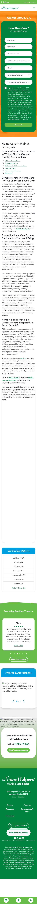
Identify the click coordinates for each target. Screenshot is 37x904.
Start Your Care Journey (18, 750)
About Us (27, 805)
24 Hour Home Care (12, 160)
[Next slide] (26, 653)
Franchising (10, 815)
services (23, 358)
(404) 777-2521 (13, 377)
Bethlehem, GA (18, 558)
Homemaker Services (13, 170)
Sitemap (14, 797)
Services (10, 805)
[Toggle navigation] (34, 7)
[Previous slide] (11, 653)
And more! (9, 173)
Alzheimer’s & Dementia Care (16, 165)
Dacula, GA (18, 562)
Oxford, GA (18, 583)
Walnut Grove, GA (22, 228)
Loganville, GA (18, 579)
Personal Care (10, 168)
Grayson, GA (18, 566)
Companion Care (11, 163)
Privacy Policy (21, 797)
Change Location (29, 2)
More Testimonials (18, 659)
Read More (18, 645)
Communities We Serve (27, 810)
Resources (10, 809)
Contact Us (18, 125)
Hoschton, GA (18, 570)
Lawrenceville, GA (18, 575)
